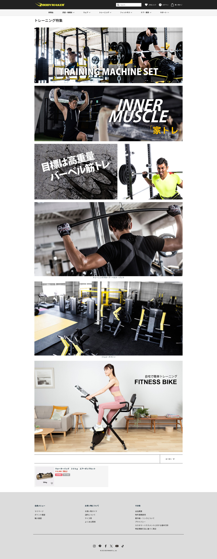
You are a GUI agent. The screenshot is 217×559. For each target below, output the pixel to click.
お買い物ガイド (91, 511)
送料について (90, 514)
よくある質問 (90, 521)
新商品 (50, 12)
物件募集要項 (140, 514)
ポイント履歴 (40, 514)
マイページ (39, 511)
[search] (118, 5)
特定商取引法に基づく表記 (145, 528)
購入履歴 (38, 518)
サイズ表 (88, 518)
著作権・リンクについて (144, 518)
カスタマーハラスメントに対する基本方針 (152, 525)
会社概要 (138, 511)
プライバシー (140, 521)
